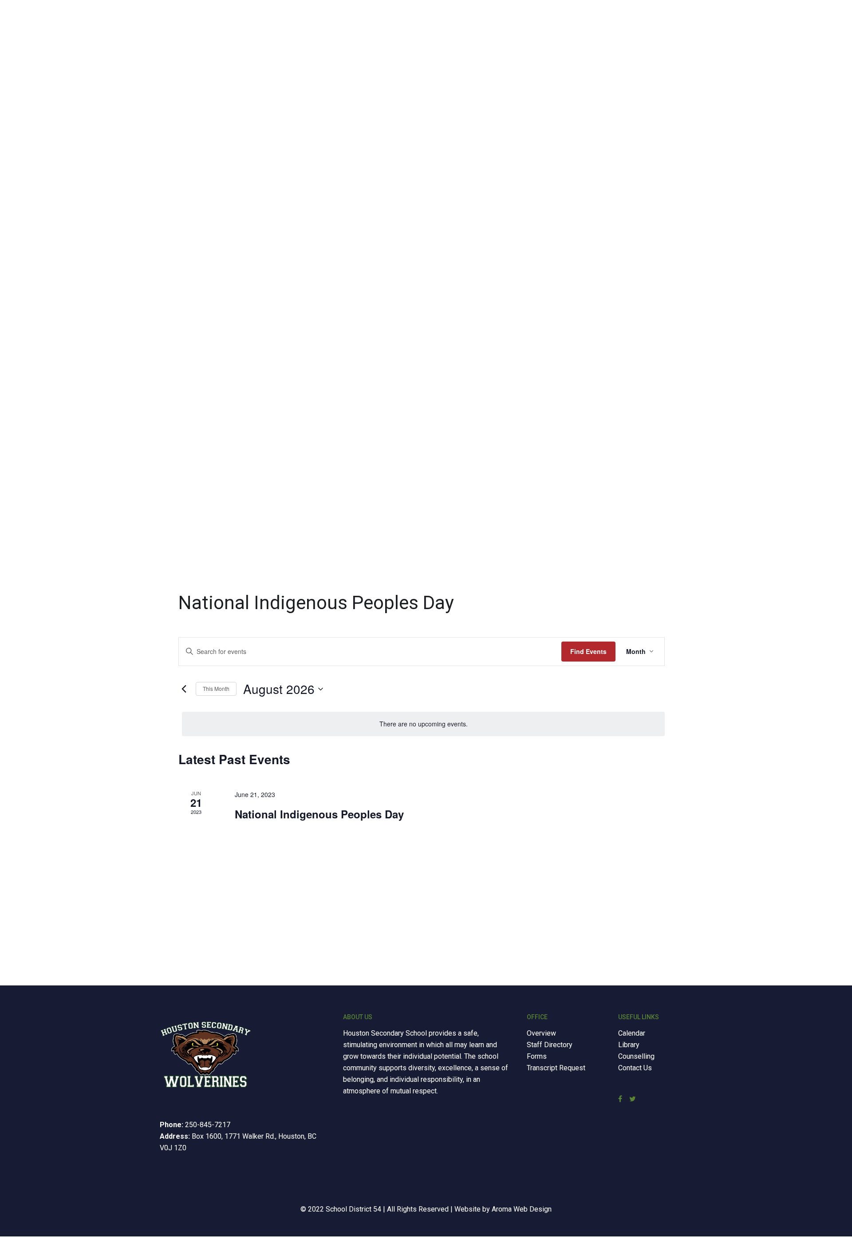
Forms (537, 1056)
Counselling (636, 1056)
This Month (216, 688)
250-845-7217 (207, 1124)
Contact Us (635, 1068)
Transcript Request (556, 1068)
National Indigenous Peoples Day (319, 813)
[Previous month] (183, 689)
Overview (541, 1033)
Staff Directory (549, 1045)
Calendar (631, 1033)
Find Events (588, 651)
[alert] (423, 724)
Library (628, 1045)
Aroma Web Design (522, 1209)
